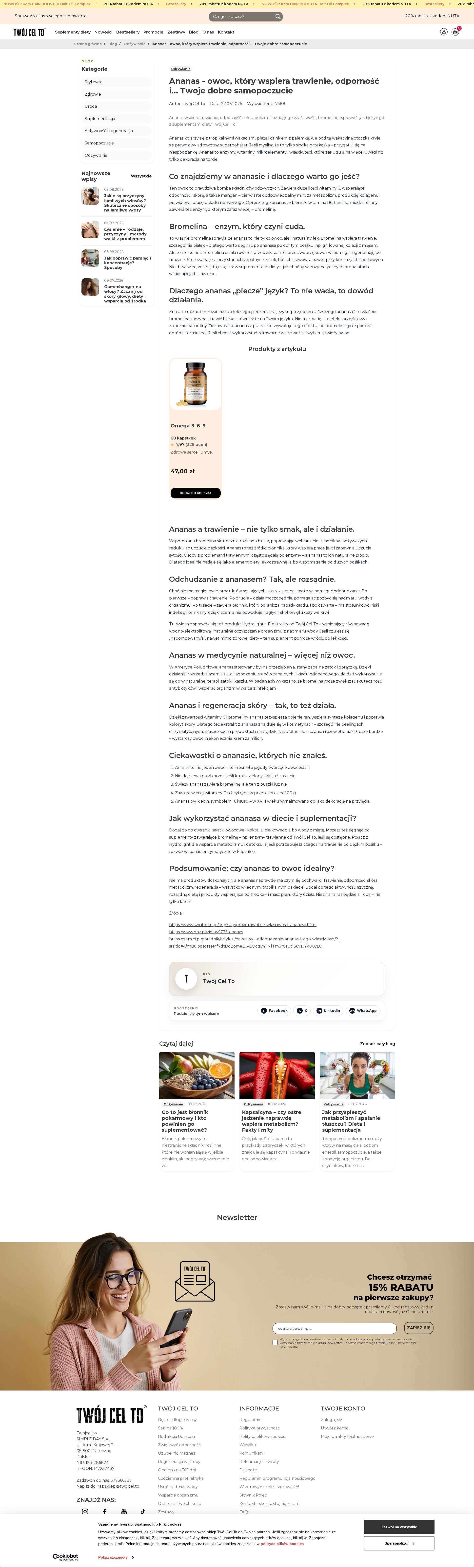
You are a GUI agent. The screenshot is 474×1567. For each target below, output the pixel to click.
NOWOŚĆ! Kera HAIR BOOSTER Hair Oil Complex (47, 4)
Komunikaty (251, 1453)
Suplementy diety (73, 32)
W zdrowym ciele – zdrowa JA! (269, 1486)
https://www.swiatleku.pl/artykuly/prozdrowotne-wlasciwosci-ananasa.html (242, 924)
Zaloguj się (331, 1419)
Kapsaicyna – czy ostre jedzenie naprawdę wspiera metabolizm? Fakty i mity (271, 1121)
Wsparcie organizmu (178, 1495)
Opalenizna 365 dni (177, 1470)
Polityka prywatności (259, 1428)
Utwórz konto (335, 1428)
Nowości (103, 32)
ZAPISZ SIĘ (419, 1327)
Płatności (248, 1470)
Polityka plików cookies (262, 1436)
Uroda (91, 106)
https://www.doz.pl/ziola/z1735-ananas (206, 932)
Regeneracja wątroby (179, 1461)
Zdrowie (93, 94)
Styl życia (93, 82)
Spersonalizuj (396, 1543)
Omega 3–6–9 (188, 426)
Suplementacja (100, 118)
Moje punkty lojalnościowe (347, 1436)
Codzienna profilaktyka (181, 1478)
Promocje (153, 32)
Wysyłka (247, 1445)
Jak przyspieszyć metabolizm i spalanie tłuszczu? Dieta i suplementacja (351, 1121)
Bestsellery (176, 4)
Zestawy (176, 32)
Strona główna (88, 44)
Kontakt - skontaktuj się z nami (269, 1503)
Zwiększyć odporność (179, 1445)
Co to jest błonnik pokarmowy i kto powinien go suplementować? (185, 1121)
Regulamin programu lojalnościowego (277, 1478)
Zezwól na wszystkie (399, 1527)
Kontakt (226, 32)
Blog (193, 32)
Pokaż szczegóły (113, 1557)
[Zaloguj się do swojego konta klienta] (444, 31)
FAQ (243, 1512)
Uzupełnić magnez (177, 1453)
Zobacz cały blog (377, 1043)
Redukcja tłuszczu (176, 1436)
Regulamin (250, 1419)
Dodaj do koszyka (196, 493)
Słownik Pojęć (253, 1495)
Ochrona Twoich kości (179, 1503)
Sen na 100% (170, 1428)
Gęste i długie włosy (177, 1419)
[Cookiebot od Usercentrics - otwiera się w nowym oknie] (65, 1557)
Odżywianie (135, 44)
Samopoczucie (99, 143)
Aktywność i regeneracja (109, 130)
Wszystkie (141, 176)
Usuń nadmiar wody (178, 1486)
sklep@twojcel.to (122, 1486)
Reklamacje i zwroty (259, 1461)
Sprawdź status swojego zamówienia (50, 16)
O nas (208, 32)
